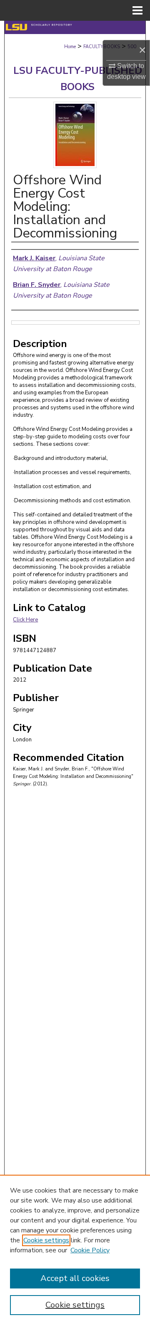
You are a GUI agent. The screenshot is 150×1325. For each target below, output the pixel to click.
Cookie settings (46, 1240)
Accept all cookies (75, 1278)
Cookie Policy (90, 1250)
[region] (75, 1250)
